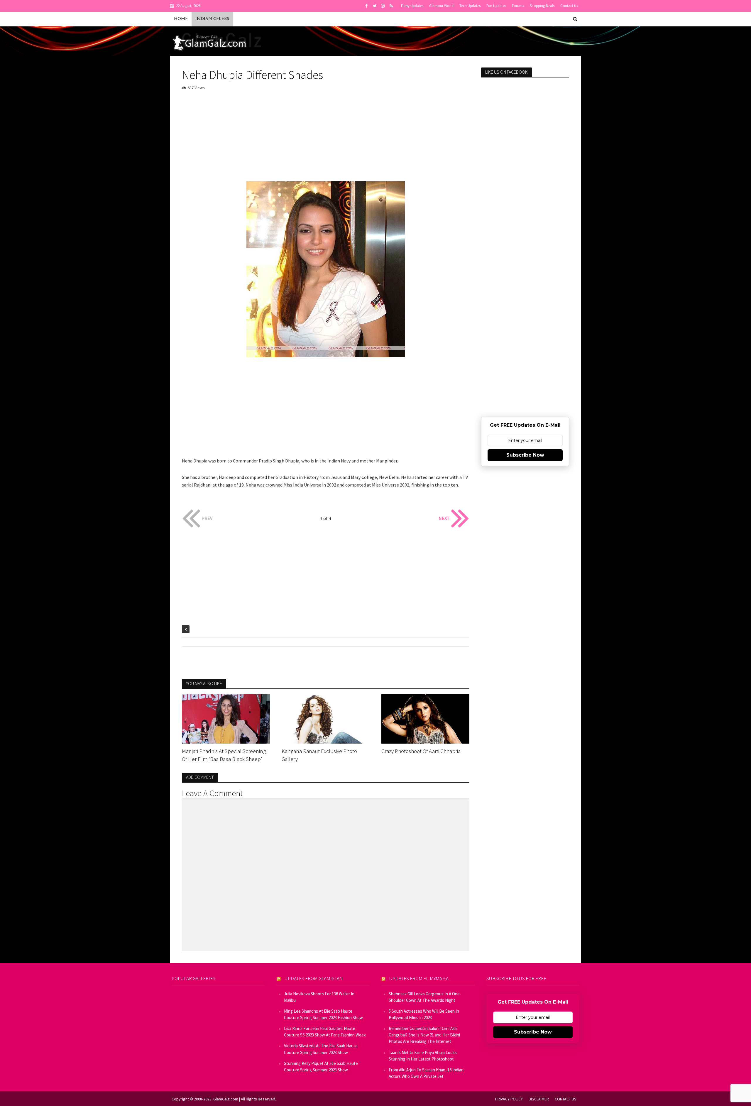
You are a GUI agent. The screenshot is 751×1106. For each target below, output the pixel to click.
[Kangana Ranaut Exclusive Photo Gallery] (326, 718)
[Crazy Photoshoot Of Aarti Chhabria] (425, 718)
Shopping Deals (542, 5)
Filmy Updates (412, 5)
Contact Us (569, 5)
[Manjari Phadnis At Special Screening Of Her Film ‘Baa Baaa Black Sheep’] (226, 718)
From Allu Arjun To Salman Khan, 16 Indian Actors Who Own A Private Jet (426, 1073)
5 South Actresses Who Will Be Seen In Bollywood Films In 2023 (424, 1014)
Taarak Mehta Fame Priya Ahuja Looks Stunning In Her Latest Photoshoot (423, 1056)
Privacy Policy (509, 1099)
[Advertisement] (325, 140)
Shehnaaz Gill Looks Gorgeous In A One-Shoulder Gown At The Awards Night (425, 997)
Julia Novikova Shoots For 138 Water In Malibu (319, 997)
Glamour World (441, 5)
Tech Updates (470, 5)
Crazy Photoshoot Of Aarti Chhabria (421, 750)
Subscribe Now (525, 455)
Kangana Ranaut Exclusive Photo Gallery (319, 754)
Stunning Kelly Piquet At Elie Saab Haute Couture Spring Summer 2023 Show (321, 1067)
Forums (518, 5)
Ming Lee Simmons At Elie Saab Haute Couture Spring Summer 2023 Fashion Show (323, 1014)
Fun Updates (496, 5)
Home (181, 19)
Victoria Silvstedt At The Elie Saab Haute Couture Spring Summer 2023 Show (321, 1049)
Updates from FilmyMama (419, 978)
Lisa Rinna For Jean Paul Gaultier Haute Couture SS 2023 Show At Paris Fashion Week (325, 1032)
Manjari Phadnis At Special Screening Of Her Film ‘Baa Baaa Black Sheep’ (224, 754)
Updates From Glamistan (314, 978)
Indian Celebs (212, 19)
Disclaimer (539, 1099)
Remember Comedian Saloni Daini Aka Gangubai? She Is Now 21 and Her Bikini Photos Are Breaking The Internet (424, 1035)
